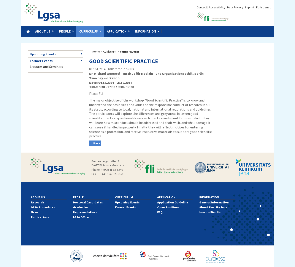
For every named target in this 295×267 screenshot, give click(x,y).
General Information (214, 202)
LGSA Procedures (43, 207)
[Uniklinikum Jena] (253, 167)
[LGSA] (57, 166)
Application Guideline (172, 202)
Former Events (41, 61)
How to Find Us (210, 212)
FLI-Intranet (263, 7)
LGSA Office (81, 217)
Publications (40, 217)
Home (96, 51)
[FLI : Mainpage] (213, 16)
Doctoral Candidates (88, 202)
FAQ (160, 212)
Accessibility (217, 7)
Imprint (249, 7)
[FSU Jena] (212, 167)
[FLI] (160, 166)
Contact (202, 7)
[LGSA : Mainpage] (53, 13)
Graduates (80, 207)
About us (43, 31)
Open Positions (168, 207)
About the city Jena (213, 207)
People (65, 31)
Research (37, 202)
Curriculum (88, 31)
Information (145, 31)
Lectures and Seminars (46, 66)
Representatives (85, 212)
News (34, 212)
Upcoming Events (43, 54)
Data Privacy (235, 7)
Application (117, 31)
